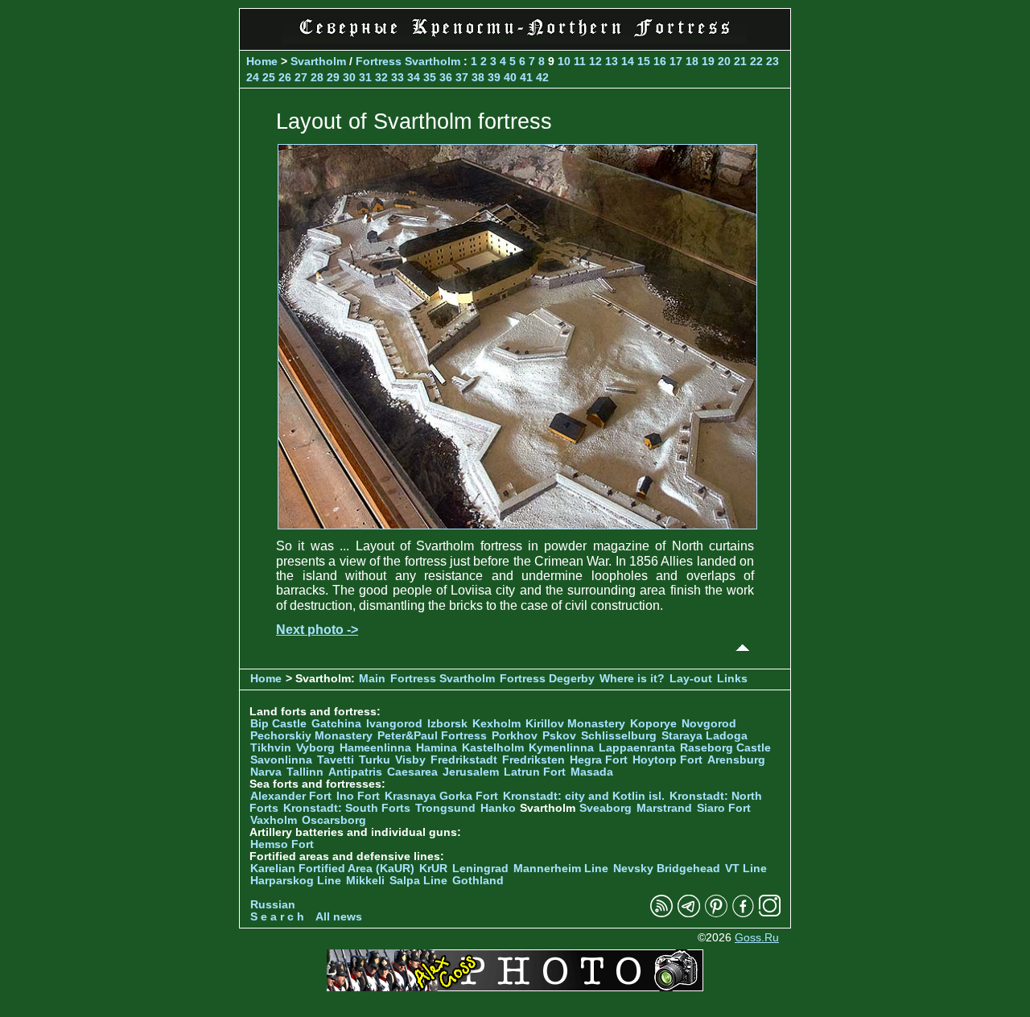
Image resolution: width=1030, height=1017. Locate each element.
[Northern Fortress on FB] (743, 914)
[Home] (515, 40)
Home (262, 61)
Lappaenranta (637, 748)
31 (365, 77)
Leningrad (480, 869)
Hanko (498, 808)
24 (252, 77)
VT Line (746, 869)
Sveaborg (605, 808)
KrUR (433, 869)
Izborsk (447, 724)
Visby (410, 760)
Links (732, 679)
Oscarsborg (334, 820)
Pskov (559, 736)
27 (301, 77)
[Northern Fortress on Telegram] (689, 914)
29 (333, 77)
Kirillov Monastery (575, 724)
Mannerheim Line (560, 869)
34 (413, 77)
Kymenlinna (561, 748)
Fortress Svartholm (410, 61)
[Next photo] (517, 525)
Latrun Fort (535, 772)
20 (724, 61)
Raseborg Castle (725, 748)
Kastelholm (493, 748)
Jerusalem (471, 772)
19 (708, 61)
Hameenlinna (375, 748)
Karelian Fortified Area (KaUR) (332, 869)
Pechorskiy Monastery (311, 736)
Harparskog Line (295, 881)
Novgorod (709, 724)
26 (284, 77)
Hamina (436, 748)
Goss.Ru (757, 938)
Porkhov (515, 736)
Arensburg (736, 760)
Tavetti (335, 760)
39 (494, 77)
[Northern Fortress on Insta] (770, 914)
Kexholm (496, 724)
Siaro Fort (724, 808)
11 (580, 61)
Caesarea (412, 772)
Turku (374, 760)
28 (317, 77)
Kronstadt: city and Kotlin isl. (584, 796)
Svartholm (318, 61)
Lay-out (691, 679)
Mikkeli (365, 881)
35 (429, 77)
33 (397, 77)
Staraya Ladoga (704, 736)
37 (461, 77)
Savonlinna (281, 760)
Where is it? (632, 679)
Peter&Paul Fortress (432, 736)
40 (510, 77)
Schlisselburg (619, 736)
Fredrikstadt (464, 760)
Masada (592, 772)
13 (611, 61)
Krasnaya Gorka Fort (441, 796)
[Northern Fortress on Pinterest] (716, 914)
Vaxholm (273, 820)
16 (659, 61)
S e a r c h (277, 917)
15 (643, 61)
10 (564, 61)
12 (595, 61)
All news (338, 917)
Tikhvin (270, 748)
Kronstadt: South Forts (346, 808)
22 (756, 61)
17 (676, 61)
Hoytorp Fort (667, 760)
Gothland (478, 881)
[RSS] (661, 914)
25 (268, 77)
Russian (272, 905)
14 (627, 61)
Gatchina (336, 724)
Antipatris (355, 772)
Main (372, 679)
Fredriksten (533, 760)
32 (381, 77)
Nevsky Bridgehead (666, 869)
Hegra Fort (599, 760)
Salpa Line (418, 881)
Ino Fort (358, 796)
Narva (266, 772)
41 (526, 77)
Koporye (653, 724)
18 (692, 61)
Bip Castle (278, 724)
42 (542, 77)
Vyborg (315, 748)
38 (478, 77)
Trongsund (445, 808)
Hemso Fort (282, 844)
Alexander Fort (291, 796)
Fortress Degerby (547, 679)
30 (349, 77)
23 (772, 61)
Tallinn (304, 772)
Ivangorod (394, 724)
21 (740, 61)
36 (445, 77)
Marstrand (664, 808)
